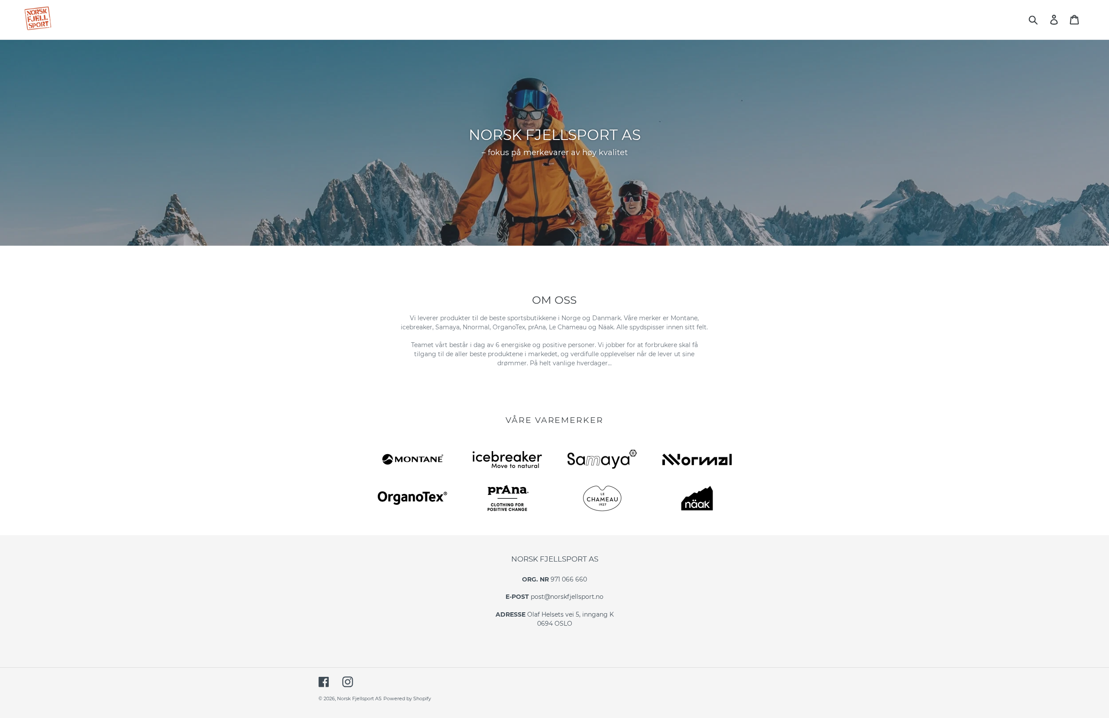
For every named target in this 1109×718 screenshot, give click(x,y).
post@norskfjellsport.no (567, 597)
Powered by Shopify (407, 698)
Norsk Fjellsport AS (359, 698)
